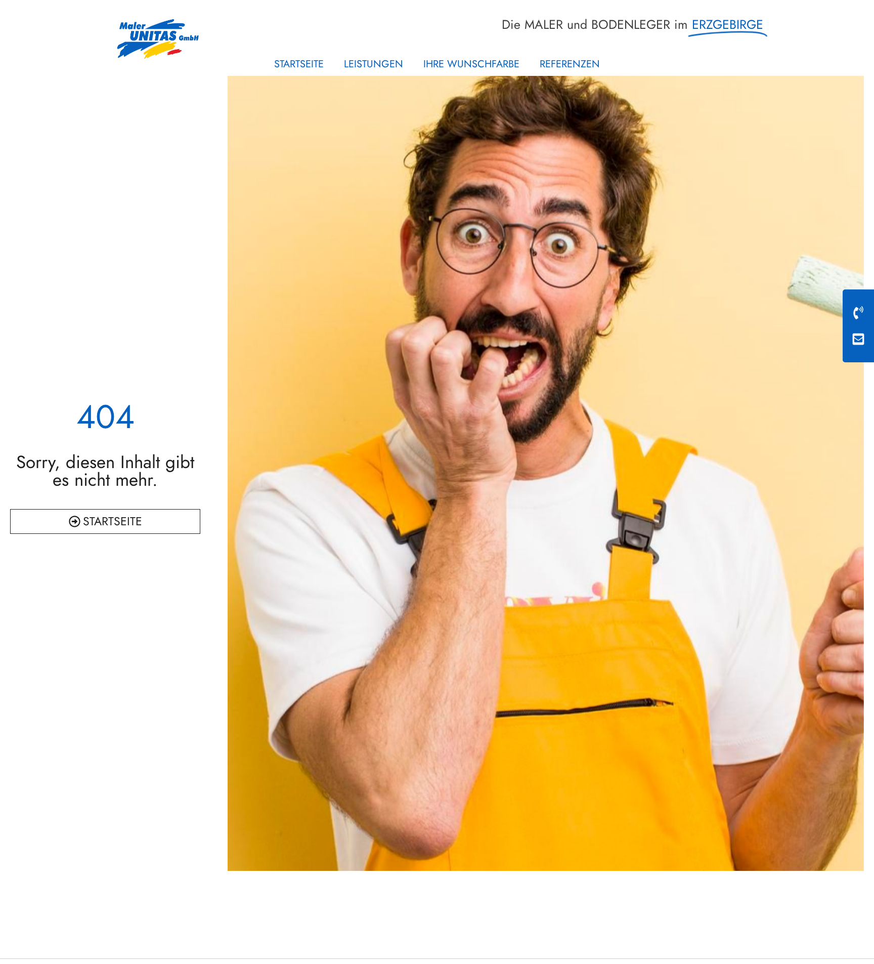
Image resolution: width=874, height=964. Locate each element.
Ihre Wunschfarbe (471, 64)
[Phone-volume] (858, 313)
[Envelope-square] (858, 339)
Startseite (299, 64)
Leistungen (373, 64)
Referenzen (570, 64)
